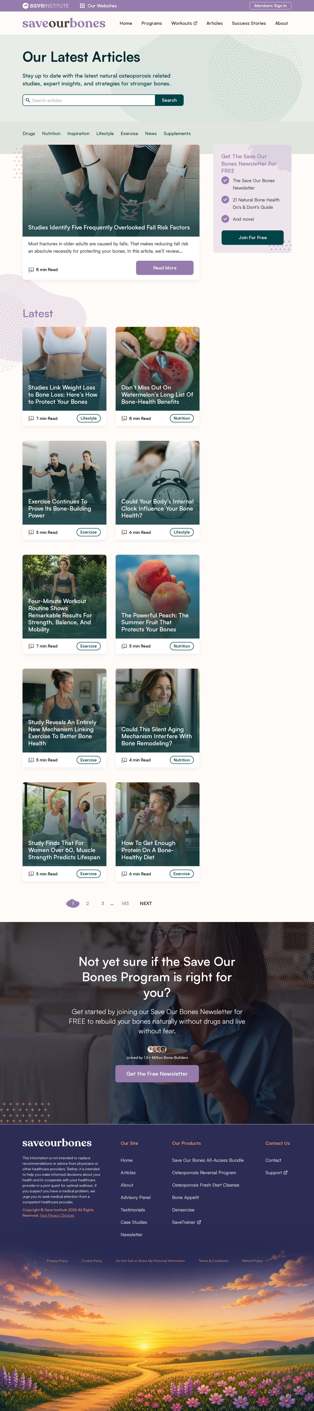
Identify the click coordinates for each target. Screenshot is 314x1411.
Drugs (29, 133)
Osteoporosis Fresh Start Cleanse (205, 1185)
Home (126, 23)
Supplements (177, 133)
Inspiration (78, 133)
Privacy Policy (57, 1260)
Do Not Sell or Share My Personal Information (150, 1260)
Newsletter (132, 1234)
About (281, 23)
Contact (273, 1160)
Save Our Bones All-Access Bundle (208, 1160)
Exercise (129, 133)
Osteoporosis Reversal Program (204, 1172)
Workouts (182, 23)
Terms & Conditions (213, 1260)
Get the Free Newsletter (157, 1073)
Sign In (270, 5)
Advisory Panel (136, 1197)
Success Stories (249, 23)
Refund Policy (252, 1260)
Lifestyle (105, 133)
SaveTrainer (184, 1222)
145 (125, 903)
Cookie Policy (91, 1260)
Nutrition (51, 133)
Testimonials (133, 1210)
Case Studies (134, 1222)
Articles (214, 23)
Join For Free (253, 237)
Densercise (183, 1210)
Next (146, 903)
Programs (151, 23)
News (151, 133)
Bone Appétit (185, 1197)
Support (274, 1172)
